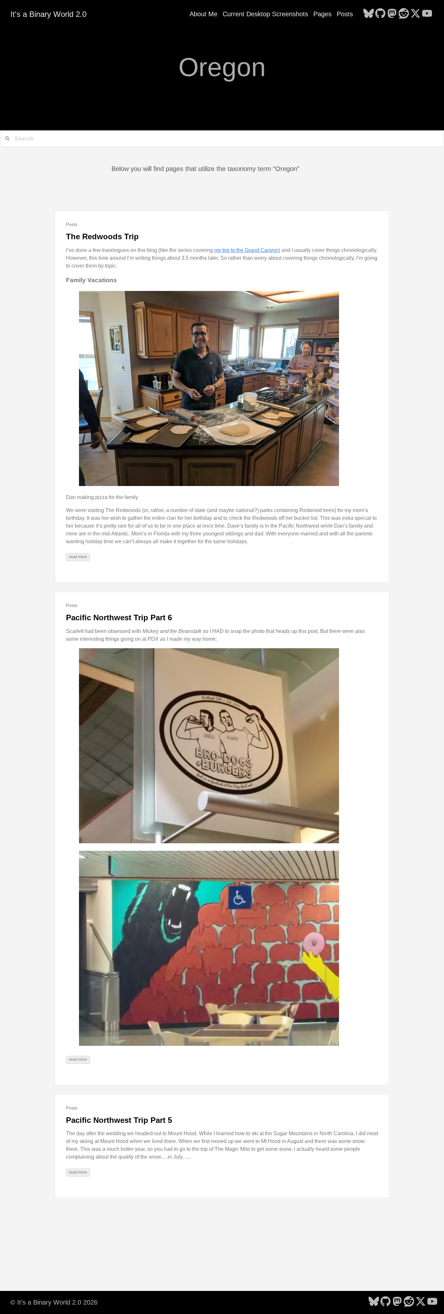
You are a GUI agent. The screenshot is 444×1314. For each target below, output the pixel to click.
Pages (322, 14)
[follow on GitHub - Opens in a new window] (380, 14)
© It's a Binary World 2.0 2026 (54, 1302)
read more (78, 557)
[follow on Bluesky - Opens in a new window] (368, 14)
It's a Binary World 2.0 (48, 14)
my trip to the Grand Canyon (246, 250)
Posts (345, 14)
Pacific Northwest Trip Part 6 (119, 617)
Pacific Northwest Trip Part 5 (119, 1120)
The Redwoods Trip (102, 236)
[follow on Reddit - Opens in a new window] (403, 14)
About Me (203, 14)
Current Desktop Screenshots (265, 14)
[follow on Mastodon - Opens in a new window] (392, 14)
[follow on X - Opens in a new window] (415, 14)
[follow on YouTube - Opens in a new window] (427, 14)
